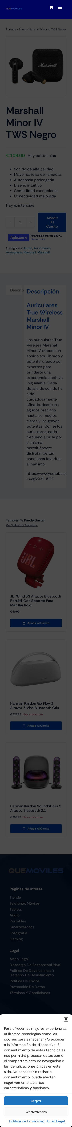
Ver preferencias (36, 1112)
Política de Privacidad (26, 1121)
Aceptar (36, 1101)
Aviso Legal (55, 1121)
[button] (66, 1019)
